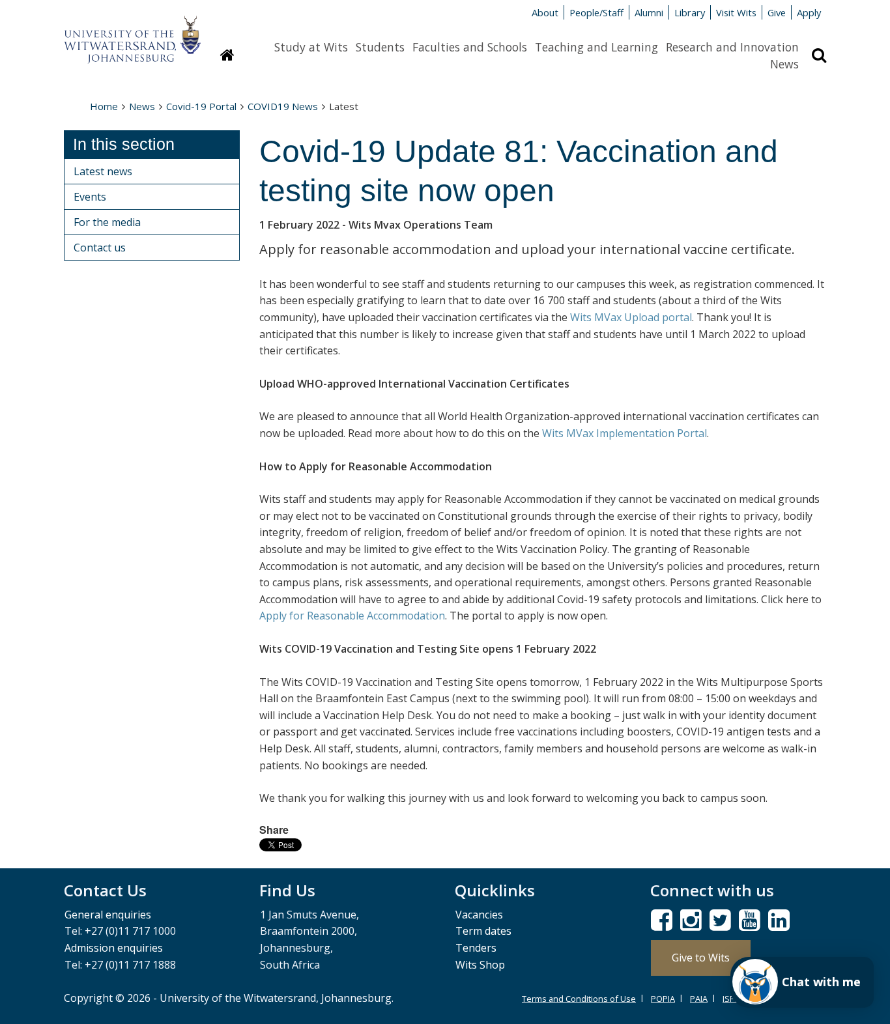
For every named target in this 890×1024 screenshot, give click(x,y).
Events (90, 197)
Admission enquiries (114, 948)
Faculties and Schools (469, 47)
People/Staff (596, 12)
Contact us (100, 247)
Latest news (103, 171)
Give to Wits (701, 957)
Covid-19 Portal (201, 106)
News (784, 64)
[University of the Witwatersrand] (132, 33)
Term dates (483, 931)
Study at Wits (311, 47)
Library (689, 12)
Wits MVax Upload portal (631, 317)
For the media (107, 222)
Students (380, 47)
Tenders (475, 948)
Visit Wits (736, 12)
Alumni (649, 12)
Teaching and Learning (596, 47)
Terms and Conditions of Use (579, 998)
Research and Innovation (732, 47)
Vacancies (479, 914)
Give (777, 12)
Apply (809, 12)
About (545, 12)
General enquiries (108, 914)
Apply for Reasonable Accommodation (352, 615)
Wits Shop (480, 965)
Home (104, 106)
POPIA (663, 998)
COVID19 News (283, 106)
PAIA (699, 998)
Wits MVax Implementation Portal (624, 433)
